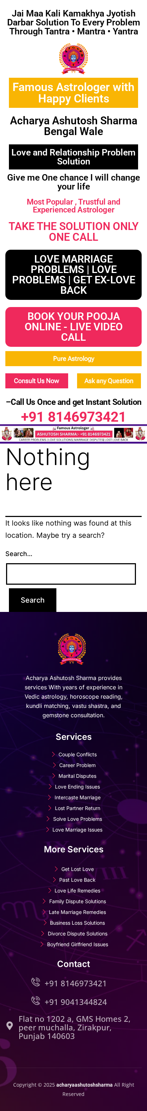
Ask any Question (109, 380)
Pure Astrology (73, 358)
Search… (18, 553)
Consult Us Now (36, 380)
